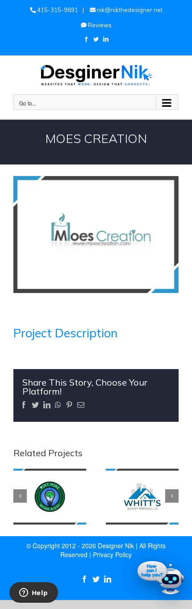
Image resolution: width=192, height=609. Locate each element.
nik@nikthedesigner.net (129, 9)
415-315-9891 (57, 9)
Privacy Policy (112, 554)
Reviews (99, 25)
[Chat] (161, 578)
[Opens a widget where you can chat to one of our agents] (33, 593)
